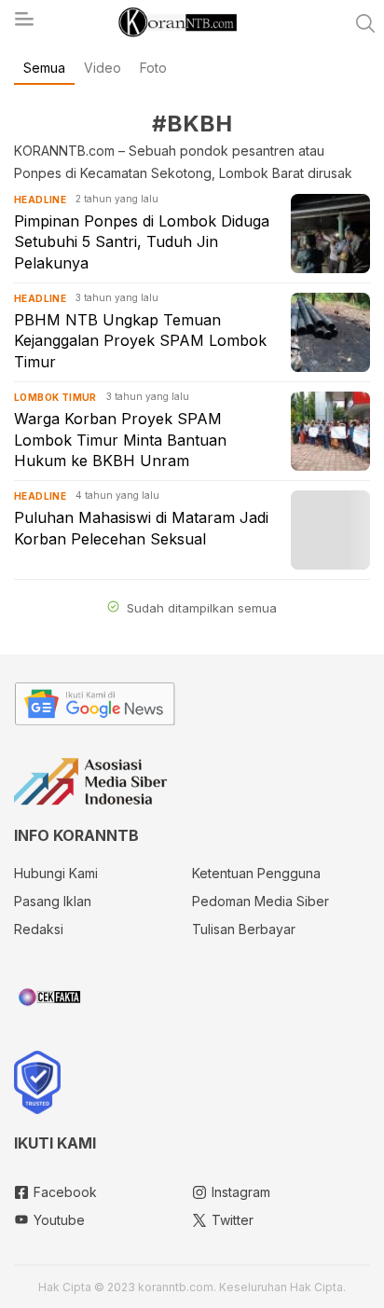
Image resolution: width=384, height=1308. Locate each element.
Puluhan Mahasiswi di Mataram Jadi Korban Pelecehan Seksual (141, 527)
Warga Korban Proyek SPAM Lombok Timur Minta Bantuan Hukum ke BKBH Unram (120, 439)
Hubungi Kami (56, 873)
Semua (44, 68)
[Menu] (23, 24)
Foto (153, 68)
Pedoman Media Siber (260, 901)
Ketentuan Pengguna (256, 873)
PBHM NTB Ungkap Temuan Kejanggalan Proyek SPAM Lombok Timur (140, 340)
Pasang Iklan (52, 901)
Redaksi (38, 929)
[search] (365, 23)
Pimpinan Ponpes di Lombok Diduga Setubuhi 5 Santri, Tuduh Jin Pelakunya (141, 242)
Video (102, 68)
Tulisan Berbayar (243, 929)
